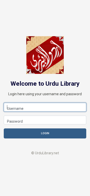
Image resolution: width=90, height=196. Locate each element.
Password (15, 121)
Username (15, 109)
